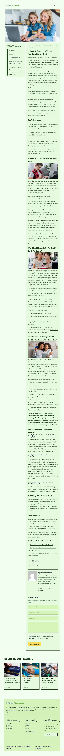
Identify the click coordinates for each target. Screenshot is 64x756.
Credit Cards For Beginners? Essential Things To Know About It (12, 680)
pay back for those (33, 508)
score (29, 87)
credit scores (54, 330)
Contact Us (9, 725)
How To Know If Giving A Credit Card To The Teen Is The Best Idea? (15, 63)
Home (29, 45)
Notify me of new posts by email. (38, 638)
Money (27, 728)
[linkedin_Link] (32, 714)
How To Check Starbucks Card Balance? (28, 680)
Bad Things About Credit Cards (15, 72)
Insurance (28, 727)
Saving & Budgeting (30, 731)
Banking (27, 723)
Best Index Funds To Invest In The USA (41, 545)
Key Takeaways (12, 50)
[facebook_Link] (32, 712)
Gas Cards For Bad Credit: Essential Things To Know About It (49, 680)
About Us (8, 723)
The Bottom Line (12, 74)
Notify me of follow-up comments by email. (41, 637)
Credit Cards (39, 45)
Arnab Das (8, 685)
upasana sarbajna (45, 573)
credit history (50, 291)
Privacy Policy (9, 728)
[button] (58, 6)
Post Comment (35, 644)
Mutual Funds (29, 730)
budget (37, 537)
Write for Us (9, 727)
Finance (33, 45)
